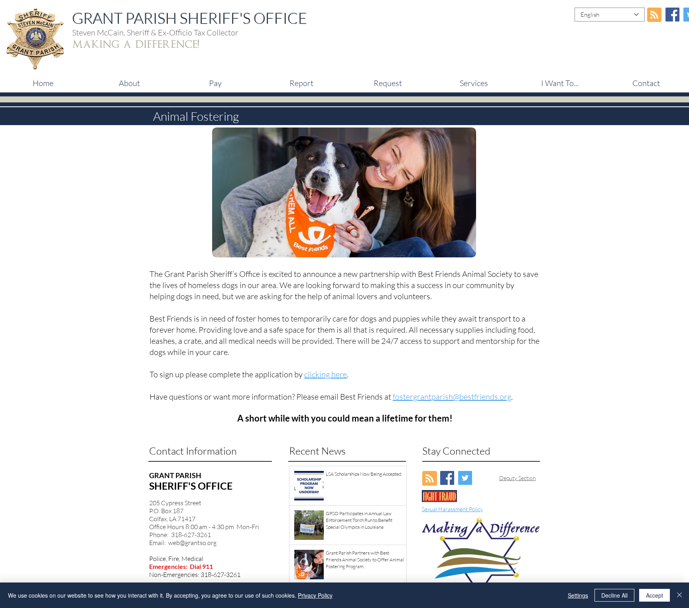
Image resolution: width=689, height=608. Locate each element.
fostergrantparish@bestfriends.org (452, 397)
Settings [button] (578, 595)
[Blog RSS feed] (654, 15)
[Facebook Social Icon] (672, 15)
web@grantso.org (192, 543)
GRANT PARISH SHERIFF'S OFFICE (189, 18)
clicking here (325, 374)
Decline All (614, 595)
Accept (654, 595)
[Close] (679, 595)
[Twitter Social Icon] (465, 478)
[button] (215, 83)
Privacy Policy (315, 595)
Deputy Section (517, 478)
